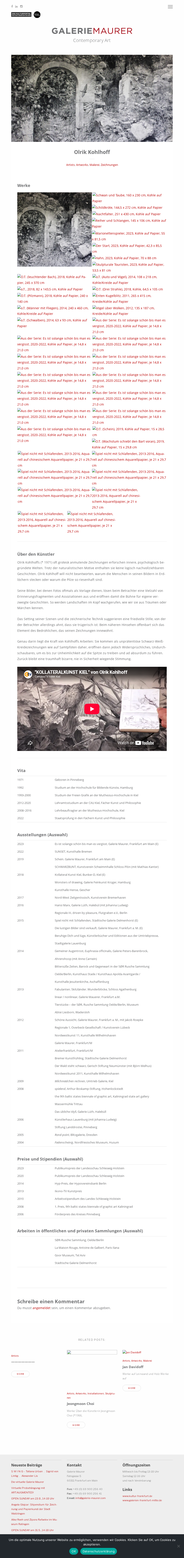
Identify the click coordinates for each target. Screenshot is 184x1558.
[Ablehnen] (178, 1546)
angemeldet (41, 1308)
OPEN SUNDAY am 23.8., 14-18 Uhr (32, 1498)
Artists (70, 165)
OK (74, 1551)
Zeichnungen (109, 165)
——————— (23, 1361)
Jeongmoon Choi (80, 1403)
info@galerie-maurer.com (90, 1498)
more (20, 1374)
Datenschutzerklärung (99, 1551)
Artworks (82, 165)
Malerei (94, 165)
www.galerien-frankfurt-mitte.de (142, 1500)
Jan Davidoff (133, 1367)
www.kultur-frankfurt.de (137, 1496)
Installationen (96, 1393)
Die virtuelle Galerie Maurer (27, 1481)
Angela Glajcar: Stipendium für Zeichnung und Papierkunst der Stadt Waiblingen (34, 1509)
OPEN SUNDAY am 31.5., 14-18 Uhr (32, 1530)
